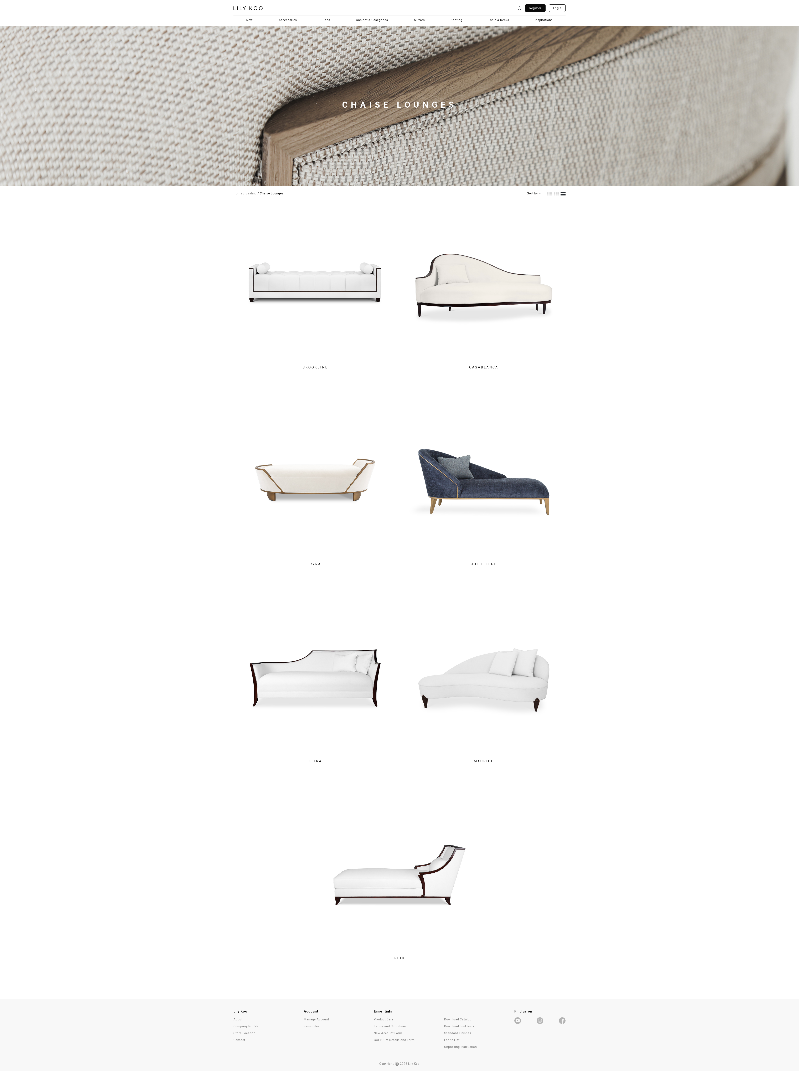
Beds (326, 20)
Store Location (244, 1033)
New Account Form (388, 1033)
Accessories (288, 20)
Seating (456, 20)
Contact (239, 1040)
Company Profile (246, 1026)
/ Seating (250, 193)
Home (237, 193)
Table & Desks (498, 20)
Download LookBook (459, 1026)
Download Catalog (457, 1019)
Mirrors (419, 20)
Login (557, 8)
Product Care (384, 1019)
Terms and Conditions (390, 1026)
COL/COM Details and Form (394, 1040)
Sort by (533, 193)
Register (535, 8)
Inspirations (544, 20)
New (249, 20)
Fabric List (452, 1040)
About (238, 1019)
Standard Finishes (457, 1033)
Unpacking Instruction (460, 1047)
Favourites (312, 1026)
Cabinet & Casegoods (372, 20)
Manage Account (316, 1019)
